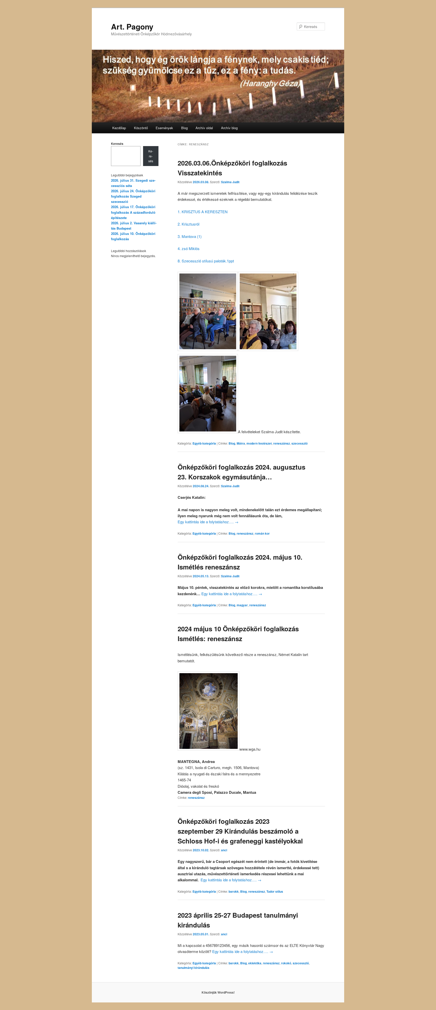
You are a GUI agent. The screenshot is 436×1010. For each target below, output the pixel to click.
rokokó (286, 963)
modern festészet (259, 443)
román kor (262, 533)
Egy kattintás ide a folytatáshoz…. (208, 521)
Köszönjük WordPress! (218, 992)
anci (224, 850)
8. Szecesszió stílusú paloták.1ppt (206, 260)
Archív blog (229, 127)
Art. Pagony (132, 26)
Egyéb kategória (204, 443)
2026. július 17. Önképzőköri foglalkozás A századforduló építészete (133, 212)
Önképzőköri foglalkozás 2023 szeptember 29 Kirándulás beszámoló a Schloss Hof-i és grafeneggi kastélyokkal (240, 830)
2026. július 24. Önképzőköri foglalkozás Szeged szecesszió (133, 196)
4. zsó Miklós (189, 248)
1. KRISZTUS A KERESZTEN (203, 211)
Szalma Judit (230, 182)
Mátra (241, 443)
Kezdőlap (119, 127)
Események (164, 127)
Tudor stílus (274, 891)
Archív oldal (204, 127)
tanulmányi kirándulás (193, 967)
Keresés (117, 143)
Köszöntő (141, 127)
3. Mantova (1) (190, 236)
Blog (184, 127)
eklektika (254, 963)
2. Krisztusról (188, 224)
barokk (234, 891)
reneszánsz (281, 443)
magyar (242, 605)
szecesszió (299, 443)
